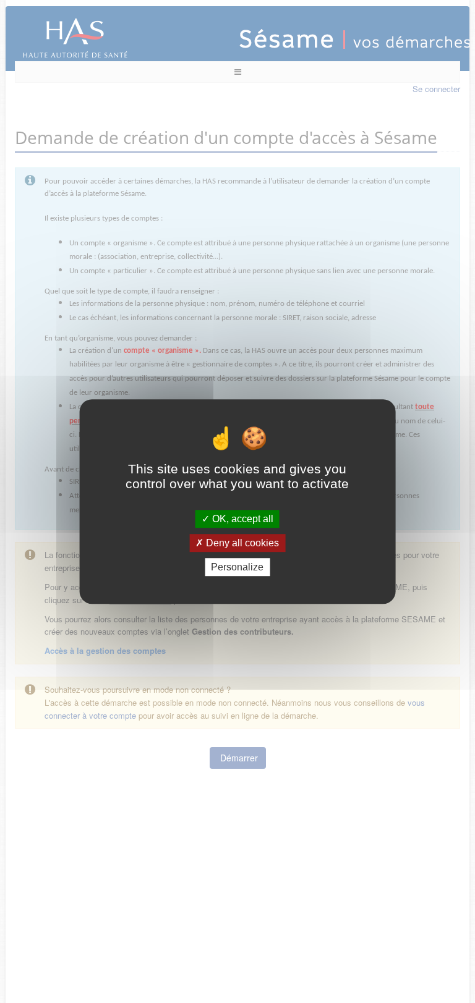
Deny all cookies (241, 543)
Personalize (237, 567)
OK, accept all (241, 519)
